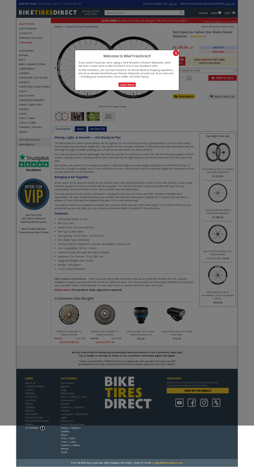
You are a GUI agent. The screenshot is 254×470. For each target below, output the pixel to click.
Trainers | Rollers (70, 445)
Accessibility (32, 427)
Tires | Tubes (68, 438)
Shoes (64, 434)
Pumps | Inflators (71, 428)
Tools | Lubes (69, 441)
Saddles (65, 431)
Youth (64, 452)
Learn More (127, 84)
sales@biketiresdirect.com (168, 462)
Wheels (65, 448)
